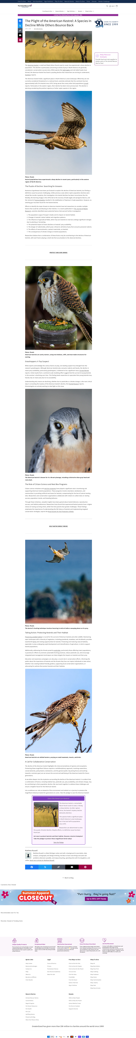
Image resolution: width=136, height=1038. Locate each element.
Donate (94, 1)
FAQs (27, 971)
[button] (107, 6)
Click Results (29, 980)
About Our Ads (51, 974)
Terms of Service (51, 963)
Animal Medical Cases (75, 1003)
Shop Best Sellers (95, 966)
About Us (28, 974)
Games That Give (73, 982)
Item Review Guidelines (53, 971)
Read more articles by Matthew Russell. (42, 860)
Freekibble (72, 977)
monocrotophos (40, 200)
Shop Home (93, 977)
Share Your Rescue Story (32, 1020)
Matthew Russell (38, 28)
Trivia (88, 1)
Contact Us (29, 969)
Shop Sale (93, 985)
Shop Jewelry (94, 982)
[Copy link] (20, 30)
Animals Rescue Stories (32, 998)
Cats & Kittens (29, 1000)
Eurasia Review (84, 370)
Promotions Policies (52, 969)
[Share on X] (20, 25)
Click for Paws (72, 974)
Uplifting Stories (30, 1014)
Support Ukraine (73, 1009)
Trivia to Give (72, 971)
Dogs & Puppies (30, 1003)
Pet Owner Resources (31, 1006)
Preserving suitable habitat (33, 637)
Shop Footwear (94, 974)
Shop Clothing (94, 971)
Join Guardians (37, 1)
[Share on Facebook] (20, 21)
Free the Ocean (73, 980)
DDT (41, 198)
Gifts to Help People (74, 998)
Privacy (49, 966)
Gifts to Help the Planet (75, 1000)
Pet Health (29, 1009)
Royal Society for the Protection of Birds (61, 511)
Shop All (92, 963)
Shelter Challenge (104, 1)
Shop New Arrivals (95, 988)
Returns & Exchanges (31, 966)
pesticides (57, 650)
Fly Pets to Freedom (74, 1006)
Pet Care (28, 1011)
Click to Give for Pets (74, 963)
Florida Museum (74, 384)
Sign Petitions (48, 1)
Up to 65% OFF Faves (96, 899)
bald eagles (66, 70)
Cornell (86, 83)
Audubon (28, 75)
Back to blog (69, 878)
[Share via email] (20, 35)
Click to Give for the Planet (76, 969)
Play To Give (59, 1)
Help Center (29, 963)
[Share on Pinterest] (20, 40)
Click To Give (22, 1)
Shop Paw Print (94, 969)
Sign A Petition (73, 985)
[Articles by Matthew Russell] (28, 855)
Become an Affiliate (31, 977)
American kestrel (33, 65)
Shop (29, 1)
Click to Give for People (75, 966)
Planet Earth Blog (30, 1017)
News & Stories (69, 1)
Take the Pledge (59, 842)
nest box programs (50, 488)
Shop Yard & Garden (95, 980)
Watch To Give (80, 1)
